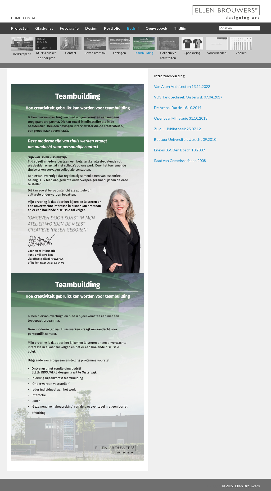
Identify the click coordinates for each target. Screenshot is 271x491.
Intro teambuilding (169, 76)
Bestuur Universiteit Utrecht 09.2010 (185, 139)
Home (16, 18)
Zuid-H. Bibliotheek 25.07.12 (177, 129)
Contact (30, 18)
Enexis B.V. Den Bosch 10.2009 (179, 150)
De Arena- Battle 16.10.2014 (177, 107)
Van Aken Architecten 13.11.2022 (182, 86)
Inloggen (213, 486)
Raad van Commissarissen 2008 (180, 160)
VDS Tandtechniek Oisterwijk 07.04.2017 (188, 97)
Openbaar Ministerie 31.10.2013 (180, 118)
